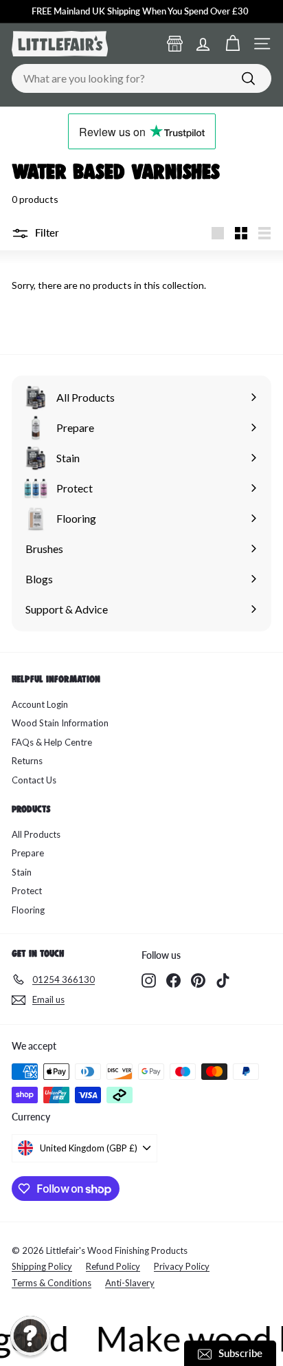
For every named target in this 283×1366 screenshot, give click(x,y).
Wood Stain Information (60, 722)
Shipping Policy (42, 1266)
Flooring (28, 909)
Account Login (40, 704)
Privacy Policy (182, 1266)
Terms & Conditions (51, 1282)
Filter (45, 232)
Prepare (28, 852)
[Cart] (232, 43)
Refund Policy (113, 1266)
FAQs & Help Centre (52, 742)
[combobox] (141, 78)
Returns (27, 760)
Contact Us (34, 779)
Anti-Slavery (130, 1282)
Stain (22, 872)
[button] (30, 1336)
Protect (27, 890)
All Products (36, 834)
